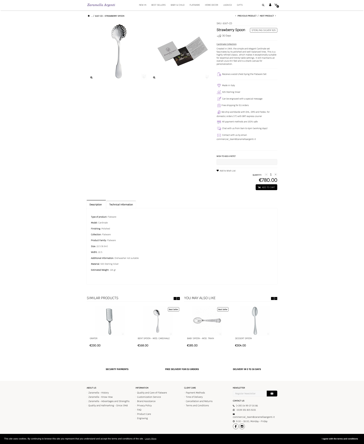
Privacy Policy (144, 405)
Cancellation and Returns (199, 401)
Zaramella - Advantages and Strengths (109, 401)
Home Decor (211, 5)
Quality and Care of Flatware (152, 392)
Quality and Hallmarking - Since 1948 (108, 405)
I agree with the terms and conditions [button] (340, 439)
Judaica (227, 5)
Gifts (240, 5)
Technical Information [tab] (121, 204)
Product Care (144, 414)
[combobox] (259, 5)
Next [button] (178, 298)
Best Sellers (158, 5)
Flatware (195, 5)
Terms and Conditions (197, 405)
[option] (109, 328)
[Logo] (101, 5)
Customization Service (149, 396)
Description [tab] (96, 204)
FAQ (139, 409)
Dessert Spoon (243, 338)
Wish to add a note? (226, 156)
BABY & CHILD (178, 5)
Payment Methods (195, 392)
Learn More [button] (150, 439)
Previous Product (248, 16)
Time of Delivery (194, 396)
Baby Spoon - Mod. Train (200, 338)
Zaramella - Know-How (100, 396)
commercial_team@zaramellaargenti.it (236, 139)
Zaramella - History (98, 392)
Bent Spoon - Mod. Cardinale (154, 338)
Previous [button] (175, 298)
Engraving (142, 418)
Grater (93, 338)
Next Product (267, 16)
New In (142, 5)
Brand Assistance (146, 401)
